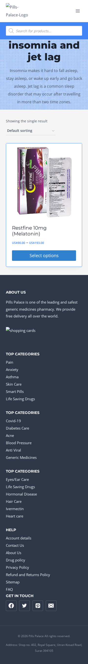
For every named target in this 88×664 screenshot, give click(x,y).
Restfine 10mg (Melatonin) (29, 231)
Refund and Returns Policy (28, 574)
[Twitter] (24, 606)
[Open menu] (77, 11)
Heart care (14, 516)
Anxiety (12, 369)
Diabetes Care (17, 428)
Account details (18, 538)
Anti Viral (13, 450)
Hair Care (14, 501)
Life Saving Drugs (20, 398)
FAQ (9, 589)
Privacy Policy (17, 567)
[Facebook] (11, 606)
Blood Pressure (19, 442)
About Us (13, 552)
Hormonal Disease (21, 494)
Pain (9, 362)
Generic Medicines (21, 457)
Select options (44, 255)
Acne (10, 435)
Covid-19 (13, 420)
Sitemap (13, 582)
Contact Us (15, 545)
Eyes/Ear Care (17, 479)
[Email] (51, 606)
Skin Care (14, 384)
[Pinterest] (38, 606)
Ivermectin (15, 508)
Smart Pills (15, 391)
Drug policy (15, 560)
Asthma (12, 376)
